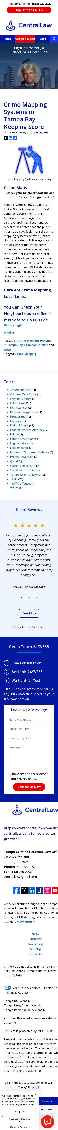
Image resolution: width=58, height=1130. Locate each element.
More (42, 38)
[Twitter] (24, 890)
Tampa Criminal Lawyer (26, 474)
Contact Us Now (29, 787)
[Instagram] (47, 890)
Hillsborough (13, 325)
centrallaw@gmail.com (20, 877)
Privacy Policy (36, 944)
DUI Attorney (19, 407)
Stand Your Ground (23, 470)
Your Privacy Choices (26, 988)
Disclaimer (36, 938)
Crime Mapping (25, 354)
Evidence (16, 421)
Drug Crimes (18, 416)
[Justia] (39, 890)
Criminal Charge (20, 399)
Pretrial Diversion (21, 457)
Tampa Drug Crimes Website (23, 1005)
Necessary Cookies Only (19, 1120)
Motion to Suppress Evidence (29, 452)
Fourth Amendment (23, 439)
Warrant (15, 488)
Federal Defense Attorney (27, 430)
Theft (13, 479)
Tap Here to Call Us (29, 10)
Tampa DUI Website (17, 1001)
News (8, 349)
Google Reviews (25, 38)
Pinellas (9, 332)
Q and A (15, 461)
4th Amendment (21, 390)
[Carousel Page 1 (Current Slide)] (21, 598)
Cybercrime (17, 403)
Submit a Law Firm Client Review (29, 627)
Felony (14, 434)
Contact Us (35, 954)
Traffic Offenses (20, 483)
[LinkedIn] (31, 890)
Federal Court (19, 425)
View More (29, 613)
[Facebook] (16, 890)
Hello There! (46, 1109)
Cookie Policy (12, 1104)
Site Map (35, 949)
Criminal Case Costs (23, 394)
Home (7, 38)
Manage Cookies (18, 992)
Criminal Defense (36, 345)
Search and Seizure (22, 466)
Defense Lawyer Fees (24, 412)
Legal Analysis (19, 443)
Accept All (19, 1111)
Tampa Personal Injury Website (25, 1010)
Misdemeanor (19, 448)
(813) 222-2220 (26, 867)
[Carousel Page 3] (37, 598)
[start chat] (47, 1121)
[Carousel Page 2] (29, 598)
